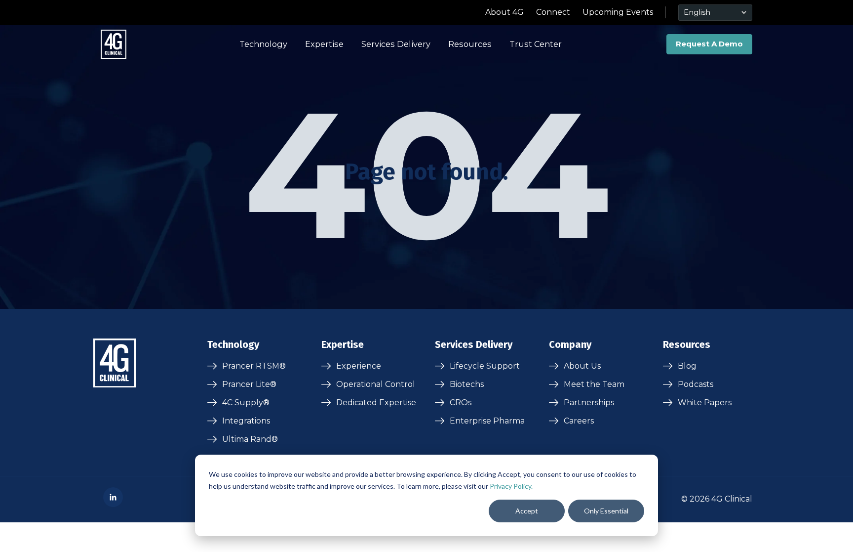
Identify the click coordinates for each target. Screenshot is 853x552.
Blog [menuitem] (687, 366)
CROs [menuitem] (460, 402)
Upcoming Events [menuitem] (617, 12)
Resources (470, 44)
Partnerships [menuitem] (589, 402)
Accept (526, 511)
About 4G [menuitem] (504, 12)
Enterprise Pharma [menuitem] (487, 420)
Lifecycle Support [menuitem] (485, 366)
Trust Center (535, 44)
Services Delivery (395, 44)
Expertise (324, 44)
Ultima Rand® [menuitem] (250, 439)
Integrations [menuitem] (246, 420)
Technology (263, 44)
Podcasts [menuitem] (695, 384)
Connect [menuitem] (553, 12)
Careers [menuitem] (579, 420)
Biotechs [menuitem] (467, 384)
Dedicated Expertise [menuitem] (376, 402)
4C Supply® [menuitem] (246, 402)
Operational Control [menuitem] (375, 384)
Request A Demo (709, 43)
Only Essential (606, 511)
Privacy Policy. (511, 486)
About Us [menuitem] (582, 366)
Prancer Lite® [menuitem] (249, 384)
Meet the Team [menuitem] (594, 384)
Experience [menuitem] (358, 366)
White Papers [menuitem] (705, 402)
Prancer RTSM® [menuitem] (254, 366)
